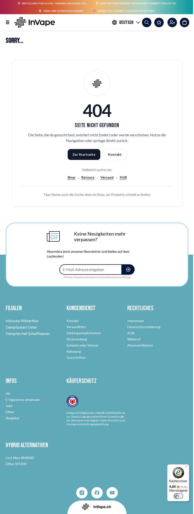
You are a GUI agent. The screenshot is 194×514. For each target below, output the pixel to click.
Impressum (135, 321)
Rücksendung (76, 339)
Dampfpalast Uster (21, 327)
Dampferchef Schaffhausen (28, 333)
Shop (71, 177)
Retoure (87, 177)
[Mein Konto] (172, 22)
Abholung (73, 351)
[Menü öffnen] (7, 22)
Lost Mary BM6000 (20, 458)
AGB (123, 177)
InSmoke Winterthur (22, 320)
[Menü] (186, 467)
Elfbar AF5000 (16, 464)
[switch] (178, 496)
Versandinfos (76, 327)
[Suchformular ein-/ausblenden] (146, 22)
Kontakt (115, 154)
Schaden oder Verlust (82, 345)
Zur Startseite (84, 154)
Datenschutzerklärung (143, 327)
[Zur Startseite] (34, 22)
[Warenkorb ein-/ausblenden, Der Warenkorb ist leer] (184, 22)
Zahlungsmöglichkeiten (83, 333)
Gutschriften (76, 358)
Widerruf (134, 339)
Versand (107, 177)
